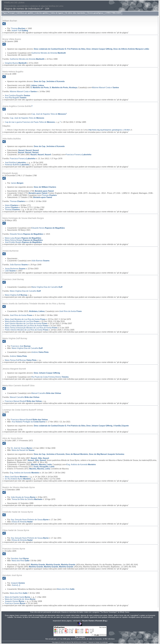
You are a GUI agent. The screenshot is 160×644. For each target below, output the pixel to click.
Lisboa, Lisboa (37, 85)
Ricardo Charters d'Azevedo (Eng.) (94, 621)
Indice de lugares (57, 13)
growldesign (104, 642)
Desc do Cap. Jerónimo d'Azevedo (49, 81)
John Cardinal (83, 642)
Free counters (80, 637)
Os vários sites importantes (75, 13)
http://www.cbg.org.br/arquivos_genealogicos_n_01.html (109, 130)
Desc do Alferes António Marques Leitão (131, 49)
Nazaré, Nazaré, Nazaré (28, 150)
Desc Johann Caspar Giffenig (99, 49)
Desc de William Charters (45, 187)
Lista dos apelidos (42, 13)
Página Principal (8, 13)
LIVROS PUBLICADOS (113, 13)
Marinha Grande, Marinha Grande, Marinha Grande (53, 565)
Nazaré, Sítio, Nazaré (40, 458)
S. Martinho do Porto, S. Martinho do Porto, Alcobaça (53, 88)
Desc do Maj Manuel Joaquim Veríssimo (106, 454)
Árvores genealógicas (95, 13)
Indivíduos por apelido (25, 13)
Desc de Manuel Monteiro (77, 454)
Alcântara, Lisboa (37, 311)
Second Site (70, 642)
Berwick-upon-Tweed (44, 191)
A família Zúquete (121, 426)
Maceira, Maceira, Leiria (41, 464)
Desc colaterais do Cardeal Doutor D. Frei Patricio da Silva (59, 49)
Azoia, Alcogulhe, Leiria (43, 467)
